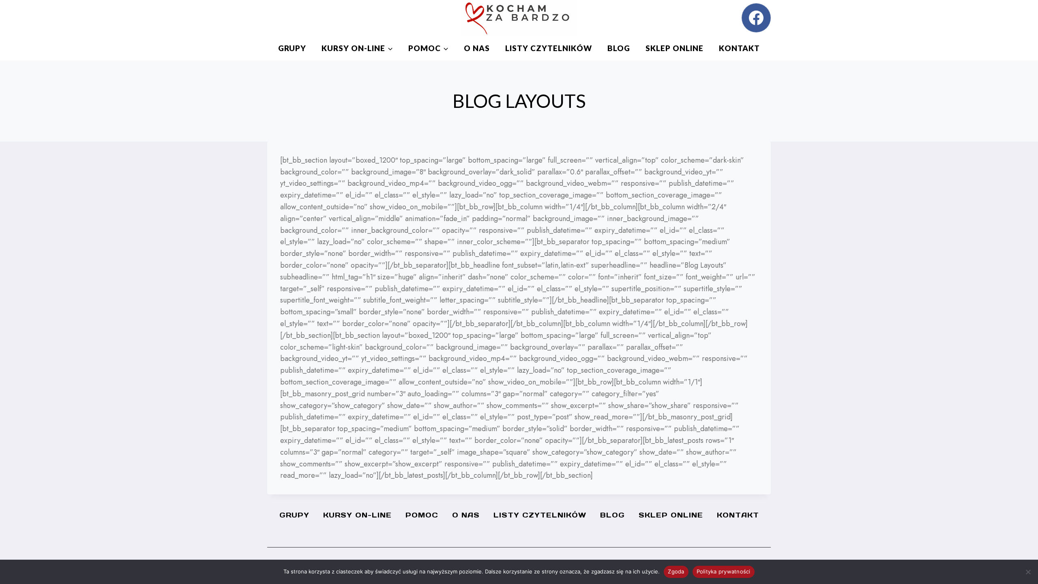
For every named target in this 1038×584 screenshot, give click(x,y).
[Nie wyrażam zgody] (1028, 572)
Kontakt (739, 48)
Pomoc (421, 515)
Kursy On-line (357, 515)
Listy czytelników (548, 48)
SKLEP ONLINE (674, 48)
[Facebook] (756, 17)
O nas (477, 48)
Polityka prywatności (724, 571)
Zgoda (676, 571)
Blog (618, 48)
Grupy (292, 48)
